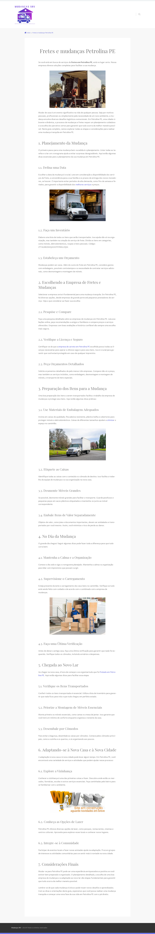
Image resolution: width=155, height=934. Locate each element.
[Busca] (137, 12)
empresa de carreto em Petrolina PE (74, 347)
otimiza (110, 420)
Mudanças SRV (16, 928)
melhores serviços (83, 184)
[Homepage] (25, 14)
